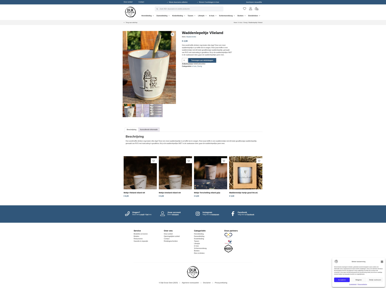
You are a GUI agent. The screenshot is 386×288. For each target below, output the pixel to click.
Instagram (215, 214)
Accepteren (342, 280)
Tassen (190, 16)
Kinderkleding (177, 16)
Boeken (240, 16)
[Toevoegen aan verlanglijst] (153, 161)
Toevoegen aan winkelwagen (202, 60)
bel (147, 214)
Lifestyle (201, 16)
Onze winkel (128, 2)
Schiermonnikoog (226, 16)
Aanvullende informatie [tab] (149, 129)
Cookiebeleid (353, 284)
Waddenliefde (191, 37)
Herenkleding (146, 16)
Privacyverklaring (362, 284)
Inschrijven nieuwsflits (254, 2)
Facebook (250, 214)
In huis (211, 16)
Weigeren (358, 280)
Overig (245, 22)
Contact (141, 2)
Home (235, 22)
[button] (382, 262)
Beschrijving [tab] (131, 129)
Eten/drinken (253, 16)
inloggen (175, 214)
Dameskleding (162, 16)
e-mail (142, 214)
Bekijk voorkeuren (375, 280)
